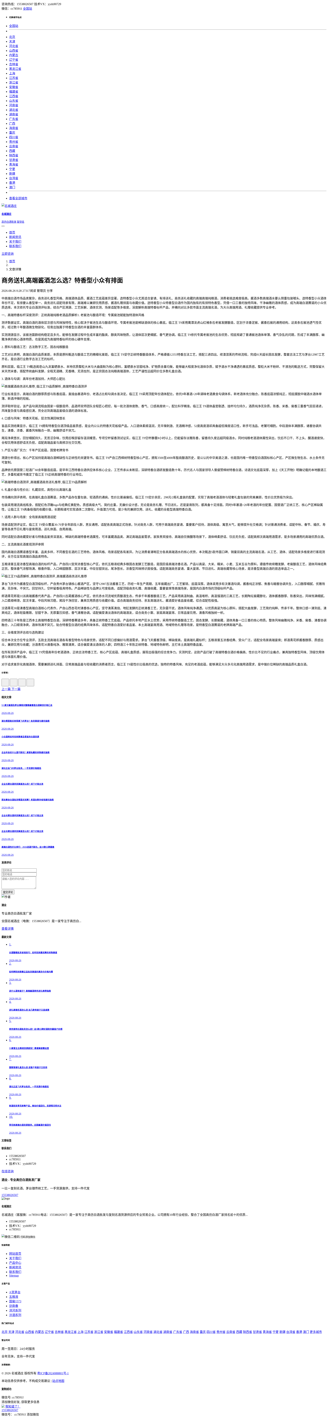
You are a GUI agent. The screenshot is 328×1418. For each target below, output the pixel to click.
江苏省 (13, 78)
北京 (12, 37)
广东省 (13, 119)
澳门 (12, 187)
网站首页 (15, 1253)
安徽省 (13, 87)
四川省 (13, 137)
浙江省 (13, 82)
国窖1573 (15, 1301)
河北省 (13, 46)
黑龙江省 (15, 68)
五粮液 (13, 1296)
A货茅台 (14, 1292)
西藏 (12, 150)
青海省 (13, 164)
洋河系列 (15, 1310)
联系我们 (15, 246)
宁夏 (12, 169)
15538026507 (10, 1195)
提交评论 (8, 892)
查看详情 (8, 928)
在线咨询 (8, 1171)
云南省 (13, 146)
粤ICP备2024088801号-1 (53, 1373)
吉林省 (13, 64)
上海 (12, 73)
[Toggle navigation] (3, 226)
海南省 (13, 128)
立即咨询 (8, 253)
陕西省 (13, 155)
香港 (12, 182)
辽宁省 (13, 59)
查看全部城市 (18, 198)
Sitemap (14, 1275)
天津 (12, 41)
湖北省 (13, 109)
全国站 (27, 8)
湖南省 (13, 114)
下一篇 (15, 689)
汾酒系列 (15, 1315)
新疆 (12, 173)
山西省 (13, 50)
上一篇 (6, 689)
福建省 (13, 91)
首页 (12, 232)
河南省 (13, 105)
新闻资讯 (15, 237)
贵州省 (13, 141)
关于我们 (15, 241)
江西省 (13, 96)
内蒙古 (13, 55)
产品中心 (15, 1262)
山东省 (13, 100)
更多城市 (316, 1332)
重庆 (12, 132)
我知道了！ (12, 1406)
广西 (12, 123)
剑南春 (13, 1306)
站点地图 (58, 1380)
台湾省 (13, 178)
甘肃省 (13, 160)
